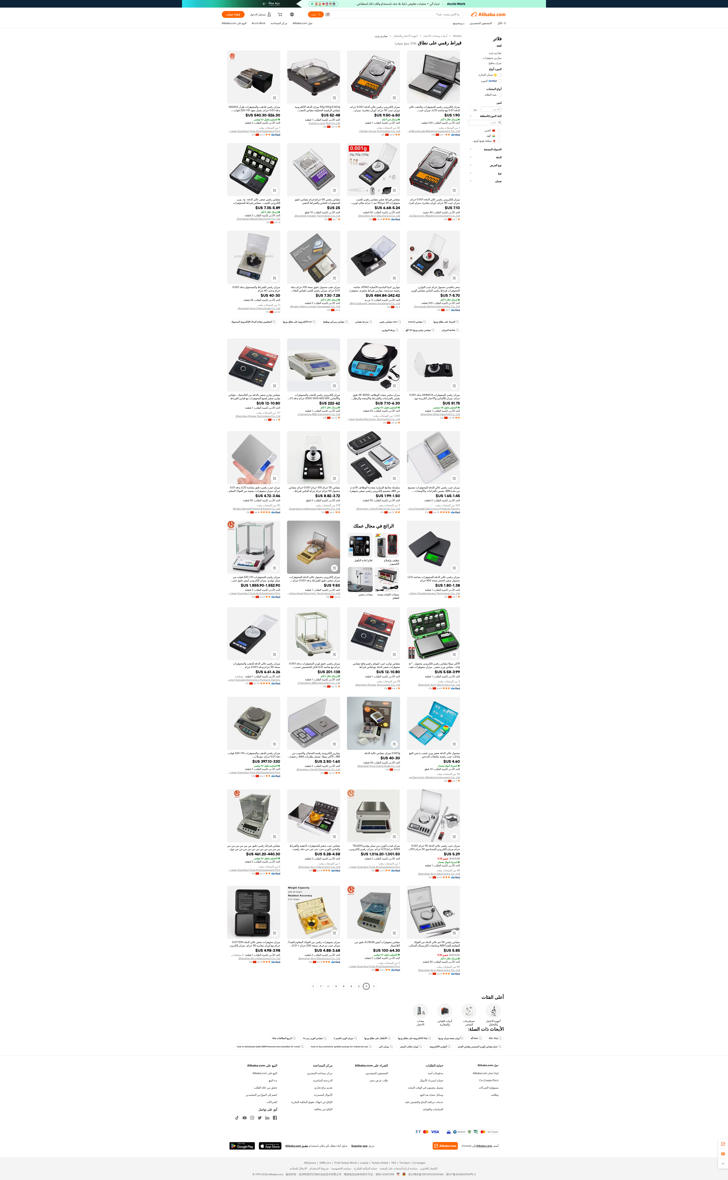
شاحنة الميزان (448, 330)
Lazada (364, 1162)
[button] (327, 14)
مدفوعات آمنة (435, 1073)
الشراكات (272, 1102)
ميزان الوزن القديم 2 (343, 1038)
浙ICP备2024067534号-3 (461, 1174)
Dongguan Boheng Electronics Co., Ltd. (437, 306)
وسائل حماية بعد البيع (431, 1094)
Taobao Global (379, 1162)
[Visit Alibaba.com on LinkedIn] (267, 1117)
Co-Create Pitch (489, 1080)
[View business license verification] (398, 1174)
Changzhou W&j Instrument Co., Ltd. (318, 414)
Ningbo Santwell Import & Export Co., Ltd (256, 508)
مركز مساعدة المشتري (320, 1073)
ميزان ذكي (384, 1046)
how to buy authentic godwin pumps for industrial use (339, 1046)
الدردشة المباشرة (323, 1080)
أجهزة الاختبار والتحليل (405, 35)
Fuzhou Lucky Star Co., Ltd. (324, 123)
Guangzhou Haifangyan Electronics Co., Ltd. (314, 508)
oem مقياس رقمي (388, 321)
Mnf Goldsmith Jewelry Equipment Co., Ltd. (374, 303)
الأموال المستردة (323, 1094)
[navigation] (485, 511)
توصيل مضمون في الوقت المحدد (425, 1087)
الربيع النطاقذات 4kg (282, 1038)
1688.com (325, 1162)
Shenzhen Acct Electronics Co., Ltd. (379, 215)
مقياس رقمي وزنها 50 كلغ (418, 330)
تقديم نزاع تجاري (323, 1087)
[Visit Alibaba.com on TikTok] (237, 1117)
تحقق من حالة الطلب (265, 1087)
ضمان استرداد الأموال (431, 1080)
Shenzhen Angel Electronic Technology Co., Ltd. (313, 593)
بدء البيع (273, 1080)
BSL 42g (493, 1038)
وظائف (495, 1094)
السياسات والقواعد (433, 1109)
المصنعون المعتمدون (377, 1073)
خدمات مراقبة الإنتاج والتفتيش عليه (424, 1102)
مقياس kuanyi (415, 321)
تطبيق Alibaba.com (296, 1145)
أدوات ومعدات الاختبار (435, 35)
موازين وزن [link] (381, 35)
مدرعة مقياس (361, 321)
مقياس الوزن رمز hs (313, 1038)
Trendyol (404, 1162)
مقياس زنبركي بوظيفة (333, 321)
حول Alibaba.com (488, 1065)
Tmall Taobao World (345, 1162)
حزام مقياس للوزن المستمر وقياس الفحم (478, 1046)
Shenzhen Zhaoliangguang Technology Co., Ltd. (433, 593)
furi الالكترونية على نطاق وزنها (297, 321)
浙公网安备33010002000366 (426, 1174)
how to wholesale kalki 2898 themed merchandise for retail (268, 1046)
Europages (419, 1162)
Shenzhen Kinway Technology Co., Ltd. (257, 416)
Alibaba (457, 35)
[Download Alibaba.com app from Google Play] (242, 1146)
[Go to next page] (313, 986)
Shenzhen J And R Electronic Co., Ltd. (378, 508)
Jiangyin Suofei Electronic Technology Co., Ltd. (373, 419)
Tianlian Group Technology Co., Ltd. (379, 131)
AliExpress (310, 1162)
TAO (393, 1162)
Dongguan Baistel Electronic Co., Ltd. (258, 218)
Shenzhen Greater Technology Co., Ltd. (317, 215)
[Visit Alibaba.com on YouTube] (244, 1117)
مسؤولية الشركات (489, 1087)
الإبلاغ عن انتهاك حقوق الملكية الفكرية (312, 1102)
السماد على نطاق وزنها (444, 321)
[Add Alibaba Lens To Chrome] (445, 1146)
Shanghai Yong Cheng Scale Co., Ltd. (258, 308)
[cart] (279, 15)
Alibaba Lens (484, 1145)
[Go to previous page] (373, 986)
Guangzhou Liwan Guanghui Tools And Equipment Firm (253, 131)
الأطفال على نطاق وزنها (375, 1038)
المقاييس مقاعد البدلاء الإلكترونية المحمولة (251, 321)
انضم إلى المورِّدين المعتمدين (261, 1094)
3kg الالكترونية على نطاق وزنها (412, 1038)
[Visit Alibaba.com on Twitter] (259, 1117)
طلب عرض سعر (379, 1080)
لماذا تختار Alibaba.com (486, 1073)
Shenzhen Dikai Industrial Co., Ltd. (440, 414)
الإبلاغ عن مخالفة (323, 1109)
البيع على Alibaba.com (265, 1073)
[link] (723, 1144)
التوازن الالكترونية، (438, 1046)
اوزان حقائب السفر (409, 1046)
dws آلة (474, 1038)
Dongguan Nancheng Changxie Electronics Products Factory (433, 508)
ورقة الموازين (388, 330)
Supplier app (359, 1145)
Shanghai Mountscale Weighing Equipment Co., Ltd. (433, 131)
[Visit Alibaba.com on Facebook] (275, 1117)
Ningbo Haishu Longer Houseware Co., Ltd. (315, 306)
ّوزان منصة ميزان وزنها (449, 1038)
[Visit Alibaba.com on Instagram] (252, 1117)
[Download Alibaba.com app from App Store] (270, 1146)
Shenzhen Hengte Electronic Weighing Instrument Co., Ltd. (433, 215)
